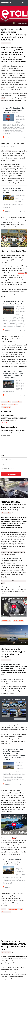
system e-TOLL (6, 407)
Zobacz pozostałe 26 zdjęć (20, 719)
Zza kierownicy (6, 620)
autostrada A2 (6, 402)
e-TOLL (8, 151)
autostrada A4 (17, 402)
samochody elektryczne (15, 909)
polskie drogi (13, 404)
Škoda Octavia (6, 912)
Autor (2, 455)
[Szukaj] (23, 2)
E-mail (2, 464)
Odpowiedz (4, 422)
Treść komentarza (5, 435)
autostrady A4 (22, 273)
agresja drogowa (18, 620)
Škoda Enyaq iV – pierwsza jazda (14, 700)
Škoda (3, 909)
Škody (14, 838)
